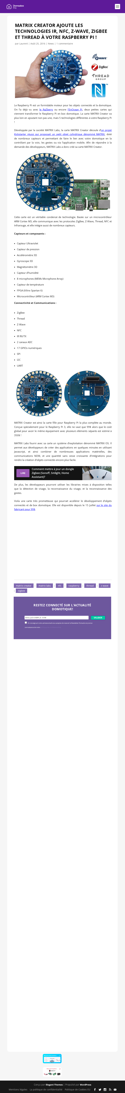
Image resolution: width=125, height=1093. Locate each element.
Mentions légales (18, 1089)
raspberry (74, 585)
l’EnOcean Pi (75, 109)
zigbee (21, 590)
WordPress (85, 1084)
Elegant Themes (54, 1084)
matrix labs (45, 585)
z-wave (104, 585)
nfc (59, 585)
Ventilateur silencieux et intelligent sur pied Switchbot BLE (60, 1017)
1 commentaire (64, 43)
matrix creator (23, 585)
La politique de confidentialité (46, 1089)
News (51, 43)
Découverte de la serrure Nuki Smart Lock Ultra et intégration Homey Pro (61, 718)
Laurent (23, 43)
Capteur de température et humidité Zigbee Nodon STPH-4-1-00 (62, 817)
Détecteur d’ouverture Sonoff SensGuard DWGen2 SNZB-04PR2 (61, 917)
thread (90, 585)
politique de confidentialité (50, 627)
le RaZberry (46, 109)
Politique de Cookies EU (77, 1089)
